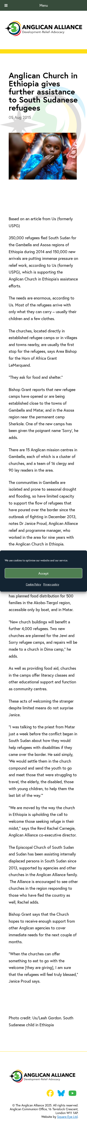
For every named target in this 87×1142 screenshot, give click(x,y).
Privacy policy (51, 584)
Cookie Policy (33, 584)
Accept (43, 573)
